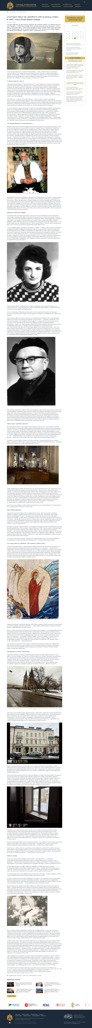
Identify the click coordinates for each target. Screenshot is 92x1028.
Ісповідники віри (12, 975)
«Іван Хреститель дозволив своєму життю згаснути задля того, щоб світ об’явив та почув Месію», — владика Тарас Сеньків (74, 76)
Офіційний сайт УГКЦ (78, 1014)
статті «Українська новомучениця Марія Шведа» (20, 970)
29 (80, 38)
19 (72, 36)
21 (77, 36)
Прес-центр (17, 1014)
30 (83, 38)
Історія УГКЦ (25, 975)
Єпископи (41, 1014)
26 (72, 38)
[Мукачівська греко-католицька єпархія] (31, 1005)
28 (77, 38)
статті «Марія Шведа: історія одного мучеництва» (36, 968)
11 (69, 34)
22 (80, 36)
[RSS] (10, 1022)
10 (66, 34)
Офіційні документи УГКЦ (79, 1016)
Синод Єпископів (25, 1014)
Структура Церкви (36, 1015)
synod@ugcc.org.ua (76, 1023)
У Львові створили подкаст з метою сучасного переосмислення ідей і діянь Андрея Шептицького (24, 990)
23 (83, 36)
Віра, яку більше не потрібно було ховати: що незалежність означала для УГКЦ (23, 984)
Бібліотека (43, 1015)
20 (75, 36)
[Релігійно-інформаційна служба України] (47, 1005)
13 (74, 34)
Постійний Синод (34, 1014)
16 (83, 34)
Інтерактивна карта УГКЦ (79, 1017)
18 (69, 36)
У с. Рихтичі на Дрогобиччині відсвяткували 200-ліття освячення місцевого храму (52, 984)
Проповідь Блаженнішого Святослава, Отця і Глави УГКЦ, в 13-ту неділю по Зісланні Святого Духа (74, 88)
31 (66, 40)
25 (69, 38)
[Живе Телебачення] (13, 1005)
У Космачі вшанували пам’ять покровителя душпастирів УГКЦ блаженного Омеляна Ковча (52, 990)
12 (72, 34)
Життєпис (19, 975)
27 (75, 38)
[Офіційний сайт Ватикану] (75, 1005)
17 (66, 36)
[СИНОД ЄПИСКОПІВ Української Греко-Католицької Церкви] (10, 5)
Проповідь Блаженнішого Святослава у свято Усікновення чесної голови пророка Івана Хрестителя (75, 71)
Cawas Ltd (23, 1019)
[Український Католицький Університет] (60, 1005)
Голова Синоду (18, 1015)
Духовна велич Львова (44, 971)
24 (66, 38)
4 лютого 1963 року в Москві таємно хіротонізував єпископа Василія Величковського (32, 110)
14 (77, 34)
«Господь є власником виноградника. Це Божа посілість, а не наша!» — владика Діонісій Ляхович (74, 93)
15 (80, 34)
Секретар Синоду (27, 1015)
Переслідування (33, 975)
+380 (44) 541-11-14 (67, 1023)
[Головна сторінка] (7, 12)
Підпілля (39, 975)
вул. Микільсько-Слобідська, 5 (70, 1022)
